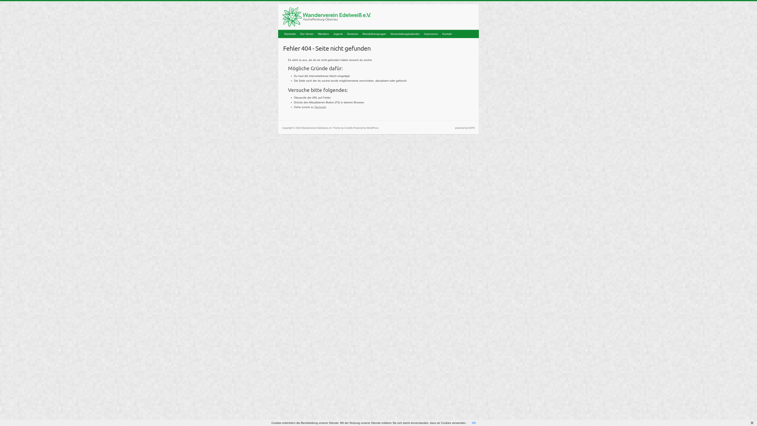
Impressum (431, 34)
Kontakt (447, 34)
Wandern (323, 34)
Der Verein (306, 34)
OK (474, 422)
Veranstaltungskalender (405, 34)
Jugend (338, 34)
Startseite (290, 34)
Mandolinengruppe (374, 34)
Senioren (352, 34)
